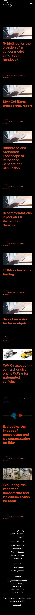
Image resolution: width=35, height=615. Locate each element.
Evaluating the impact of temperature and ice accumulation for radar (16, 493)
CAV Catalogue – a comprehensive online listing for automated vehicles (17, 373)
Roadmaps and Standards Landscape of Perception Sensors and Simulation (14, 158)
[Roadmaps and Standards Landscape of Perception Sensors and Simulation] (17, 137)
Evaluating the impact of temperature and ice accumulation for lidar (16, 434)
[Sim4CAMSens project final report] (17, 91)
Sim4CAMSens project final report (17, 103)
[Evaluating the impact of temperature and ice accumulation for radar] (17, 474)
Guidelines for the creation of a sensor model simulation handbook (17, 51)
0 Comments (21, 75)
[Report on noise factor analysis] (17, 308)
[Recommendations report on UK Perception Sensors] (17, 202)
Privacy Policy (17, 605)
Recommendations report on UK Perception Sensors (17, 219)
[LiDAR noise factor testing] (17, 259)
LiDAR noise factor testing (17, 272)
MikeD (6, 73)
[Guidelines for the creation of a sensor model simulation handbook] (17, 33)
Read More (6, 77)
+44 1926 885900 (17, 568)
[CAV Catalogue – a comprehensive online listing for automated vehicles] (17, 354)
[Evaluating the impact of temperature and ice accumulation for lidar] (17, 416)
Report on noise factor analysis (15, 321)
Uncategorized (11, 75)
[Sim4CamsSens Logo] (7, 2)
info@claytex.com (17, 571)
